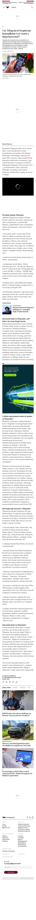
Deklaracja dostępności (24, 831)
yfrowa (13, 7)
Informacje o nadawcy (24, 829)
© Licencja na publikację (9, 676)
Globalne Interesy (17, 305)
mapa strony (5, 854)
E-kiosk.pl (20, 836)
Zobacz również (6, 687)
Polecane (15, 687)
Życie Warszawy (22, 846)
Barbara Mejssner (7, 144)
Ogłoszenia (5, 837)
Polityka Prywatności (23, 824)
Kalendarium (21, 854)
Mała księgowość (22, 841)
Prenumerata (5, 839)
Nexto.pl (20, 839)
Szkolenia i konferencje (8, 851)
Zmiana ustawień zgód (24, 826)
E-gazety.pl (21, 837)
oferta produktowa (7, 856)
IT (2, 26)
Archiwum (5, 841)
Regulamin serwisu (23, 827)
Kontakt (4, 826)
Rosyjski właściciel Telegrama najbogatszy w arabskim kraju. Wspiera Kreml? (23, 310)
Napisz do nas (6, 827)
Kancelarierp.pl (22, 843)
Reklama (4, 836)
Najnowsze (23, 687)
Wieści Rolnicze (22, 844)
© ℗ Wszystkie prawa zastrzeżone (11, 677)
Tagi (29, 687)
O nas (3, 824)
